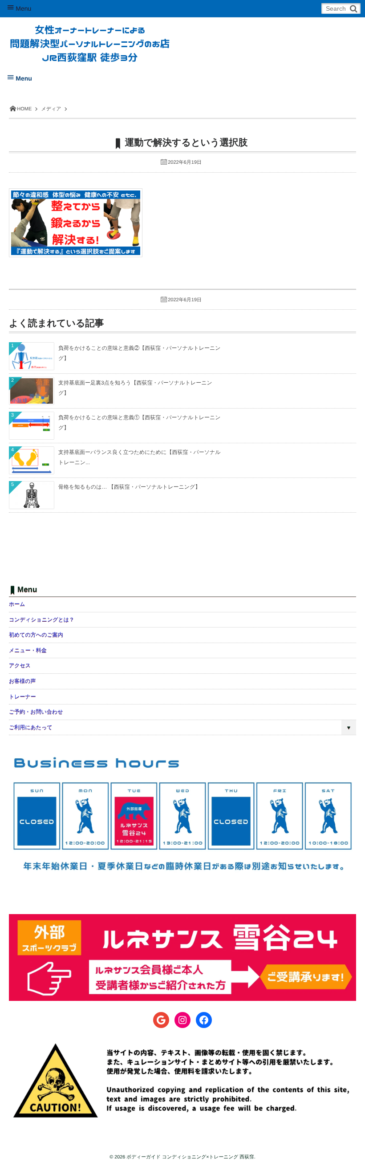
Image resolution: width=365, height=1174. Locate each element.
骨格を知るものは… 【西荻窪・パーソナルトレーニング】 (129, 487)
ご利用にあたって (31, 727)
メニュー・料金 (28, 650)
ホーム (17, 604)
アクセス (20, 665)
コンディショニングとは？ (41, 619)
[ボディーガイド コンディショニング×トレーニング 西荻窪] (90, 36)
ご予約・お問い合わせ (36, 711)
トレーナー (22, 696)
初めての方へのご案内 (36, 635)
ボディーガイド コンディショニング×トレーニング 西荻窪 (190, 1157)
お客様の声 (22, 681)
